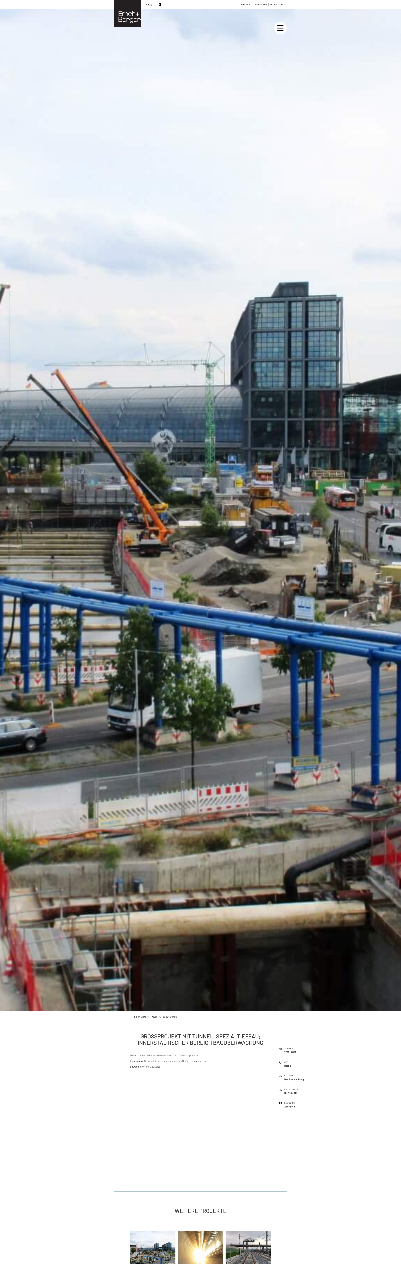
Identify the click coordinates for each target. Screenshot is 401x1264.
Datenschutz (278, 4)
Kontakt (246, 4)
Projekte (155, 1016)
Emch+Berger (141, 1016)
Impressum (261, 4)
